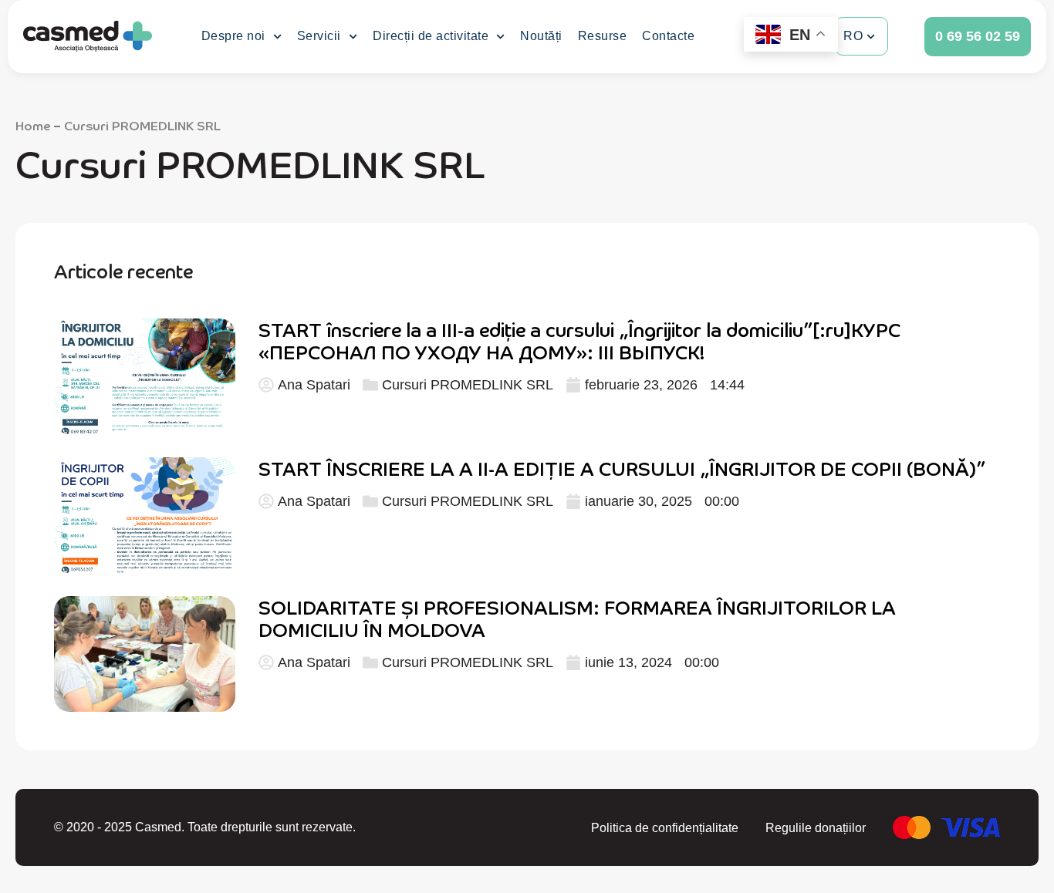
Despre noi (233, 35)
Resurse (602, 35)
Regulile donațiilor (815, 827)
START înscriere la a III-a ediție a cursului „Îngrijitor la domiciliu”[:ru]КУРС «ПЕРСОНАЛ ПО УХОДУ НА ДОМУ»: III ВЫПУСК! (579, 340)
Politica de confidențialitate (664, 827)
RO (853, 35)
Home (32, 125)
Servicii (319, 35)
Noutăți (541, 35)
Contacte (668, 35)
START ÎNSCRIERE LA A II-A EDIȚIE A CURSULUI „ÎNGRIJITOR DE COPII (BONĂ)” (621, 468)
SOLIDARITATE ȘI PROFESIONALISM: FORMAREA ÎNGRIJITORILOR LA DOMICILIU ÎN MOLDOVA (577, 618)
